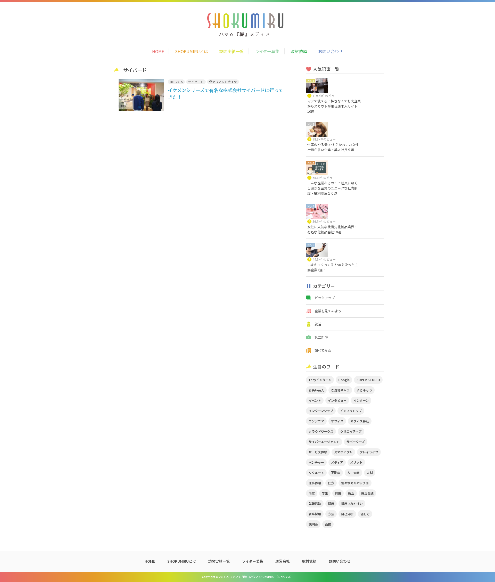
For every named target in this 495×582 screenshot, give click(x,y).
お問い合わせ (330, 51)
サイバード (196, 81)
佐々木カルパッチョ (355, 483)
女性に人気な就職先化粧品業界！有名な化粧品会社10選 (332, 229)
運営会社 (282, 561)
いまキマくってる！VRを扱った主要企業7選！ (332, 267)
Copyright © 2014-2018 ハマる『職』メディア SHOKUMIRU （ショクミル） (247, 577)
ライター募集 (267, 51)
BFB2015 (176, 81)
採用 (331, 503)
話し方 (365, 514)
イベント (315, 400)
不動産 (335, 472)
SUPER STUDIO (368, 380)
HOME (158, 51)
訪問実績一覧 (231, 51)
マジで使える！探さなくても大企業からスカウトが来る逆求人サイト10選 (334, 106)
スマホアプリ (343, 452)
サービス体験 (318, 452)
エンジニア (316, 421)
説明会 (313, 524)
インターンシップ (321, 410)
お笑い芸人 (316, 390)
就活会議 (367, 493)
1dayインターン (320, 380)
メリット (356, 462)
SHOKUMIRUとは (191, 51)
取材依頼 (299, 51)
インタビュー (337, 400)
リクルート (316, 472)
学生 (325, 493)
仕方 (331, 483)
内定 (312, 493)
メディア (337, 462)
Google (344, 380)
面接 (328, 524)
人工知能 (353, 472)
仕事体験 (315, 483)
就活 (318, 324)
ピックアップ (325, 297)
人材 (370, 472)
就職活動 (315, 503)
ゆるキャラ (364, 390)
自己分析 (347, 514)
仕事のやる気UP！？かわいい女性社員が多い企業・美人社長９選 (333, 147)
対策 (338, 493)
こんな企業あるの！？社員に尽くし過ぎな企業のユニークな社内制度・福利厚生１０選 (332, 188)
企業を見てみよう (328, 310)
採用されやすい (352, 503)
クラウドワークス (321, 431)
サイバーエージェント (324, 441)
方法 (331, 514)
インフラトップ (351, 410)
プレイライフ (369, 452)
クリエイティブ (351, 431)
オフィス (337, 421)
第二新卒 (321, 337)
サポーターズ (355, 441)
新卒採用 (315, 514)
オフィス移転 (359, 421)
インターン (361, 400)
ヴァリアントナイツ (223, 81)
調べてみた (323, 350)
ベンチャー (316, 462)
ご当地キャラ (340, 390)
